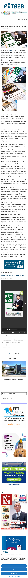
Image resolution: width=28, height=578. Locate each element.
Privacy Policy (17, 576)
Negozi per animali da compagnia (9, 342)
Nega (14, 569)
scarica (12, 492)
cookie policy (18, 560)
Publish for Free (23, 335)
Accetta (14, 566)
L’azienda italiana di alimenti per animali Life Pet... (14, 380)
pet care (4, 344)
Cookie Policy (11, 576)
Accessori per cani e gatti (7, 340)
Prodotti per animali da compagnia (9, 347)
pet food (9, 344)
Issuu (8, 335)
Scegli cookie (14, 573)
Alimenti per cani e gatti (20, 340)
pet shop (15, 344)
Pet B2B (19, 342)
